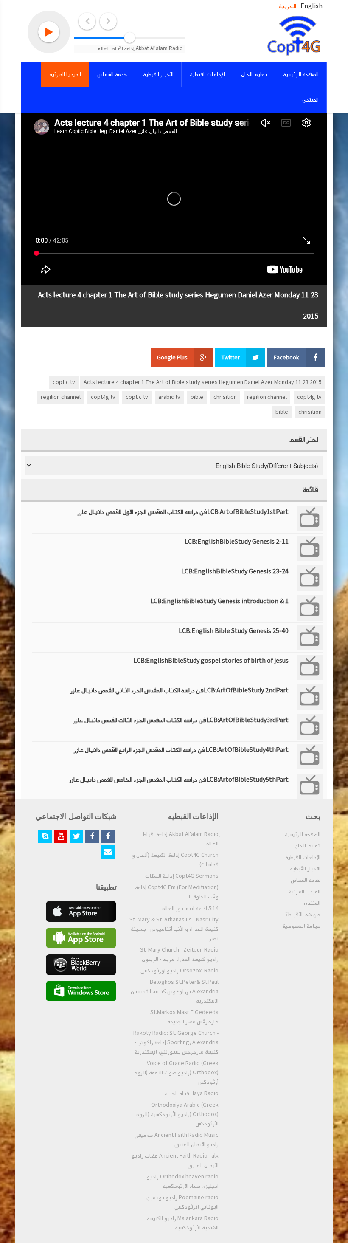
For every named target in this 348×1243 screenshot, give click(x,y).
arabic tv (169, 397)
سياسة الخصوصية (301, 926)
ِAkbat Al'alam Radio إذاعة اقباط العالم (181, 839)
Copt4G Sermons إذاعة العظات (182, 876)
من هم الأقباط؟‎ (302, 914)
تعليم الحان (307, 846)
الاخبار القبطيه (305, 869)
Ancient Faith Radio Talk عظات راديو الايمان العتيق (175, 1160)
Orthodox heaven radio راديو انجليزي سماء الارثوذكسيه (183, 1181)
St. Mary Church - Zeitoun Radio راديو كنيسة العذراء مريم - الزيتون (179, 954)
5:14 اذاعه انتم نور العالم (190, 908)
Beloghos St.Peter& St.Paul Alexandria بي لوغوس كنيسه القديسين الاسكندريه (175, 991)
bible (197, 397)
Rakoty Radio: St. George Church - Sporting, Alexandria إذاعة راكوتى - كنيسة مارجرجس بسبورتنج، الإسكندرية (176, 1042)
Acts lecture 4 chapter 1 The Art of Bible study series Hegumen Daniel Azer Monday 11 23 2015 (203, 382)
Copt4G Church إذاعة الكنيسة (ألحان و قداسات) (175, 859)
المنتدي (312, 903)
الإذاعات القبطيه (302, 857)
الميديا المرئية (304, 892)
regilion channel (267, 397)
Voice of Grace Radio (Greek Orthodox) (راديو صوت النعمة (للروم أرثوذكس (176, 1072)
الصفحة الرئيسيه (302, 834)
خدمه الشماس (305, 880)
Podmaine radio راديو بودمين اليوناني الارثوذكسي (182, 1202)
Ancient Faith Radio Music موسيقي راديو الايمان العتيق (177, 1139)
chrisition (225, 397)
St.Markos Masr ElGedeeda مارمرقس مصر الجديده (184, 1017)
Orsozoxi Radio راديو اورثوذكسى (179, 971)
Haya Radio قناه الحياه (192, 1093)
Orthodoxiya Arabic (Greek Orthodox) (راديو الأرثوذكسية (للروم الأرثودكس (177, 1114)
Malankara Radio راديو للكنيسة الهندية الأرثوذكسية (183, 1223)
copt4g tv (309, 397)
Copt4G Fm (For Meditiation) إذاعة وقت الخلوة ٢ (177, 892)
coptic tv (64, 382)
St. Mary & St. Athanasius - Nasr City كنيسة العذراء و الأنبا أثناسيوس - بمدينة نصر (174, 929)
